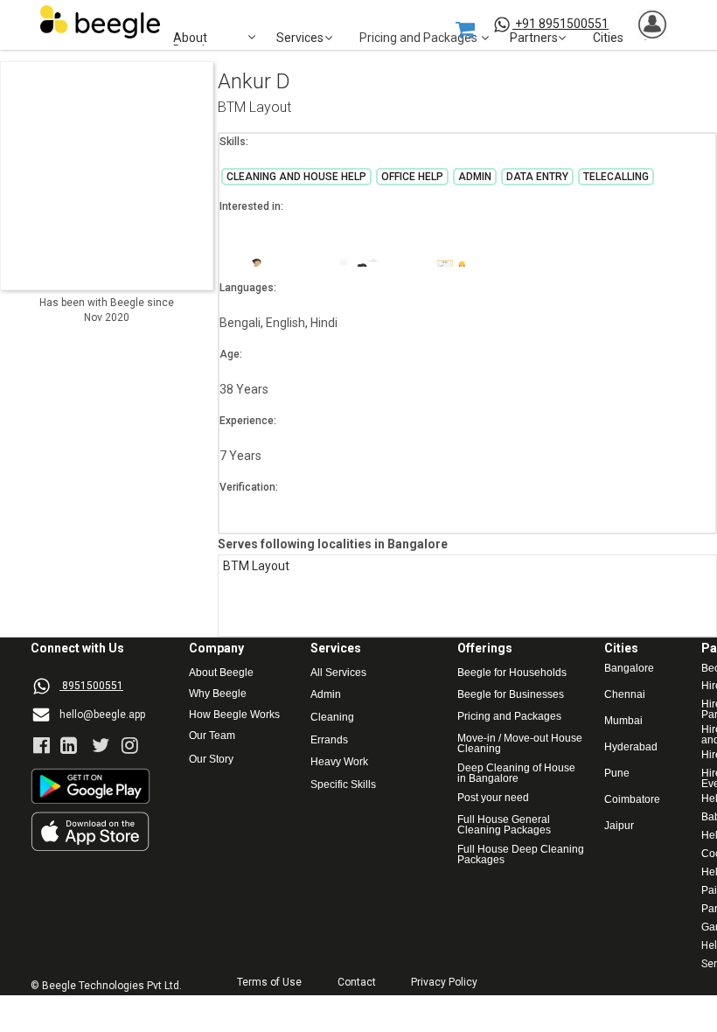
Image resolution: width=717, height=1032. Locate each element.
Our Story (211, 759)
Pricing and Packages (509, 716)
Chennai (624, 695)
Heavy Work (339, 762)
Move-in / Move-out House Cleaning (519, 743)
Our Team (212, 736)
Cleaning (332, 717)
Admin (325, 695)
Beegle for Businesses (510, 695)
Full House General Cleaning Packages (505, 824)
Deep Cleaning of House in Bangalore (517, 773)
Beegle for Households (512, 673)
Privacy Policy (444, 982)
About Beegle (221, 673)
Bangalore (629, 668)
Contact (357, 982)
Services (300, 38)
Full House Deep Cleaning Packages (522, 854)
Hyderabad (631, 747)
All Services (338, 673)
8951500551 (92, 686)
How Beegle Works (234, 715)
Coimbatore (632, 799)
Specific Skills (343, 785)
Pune (617, 773)
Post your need (493, 798)
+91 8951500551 (562, 24)
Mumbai (623, 721)
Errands (329, 740)
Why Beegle (218, 694)
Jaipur (619, 826)
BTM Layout (254, 108)
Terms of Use (269, 982)
